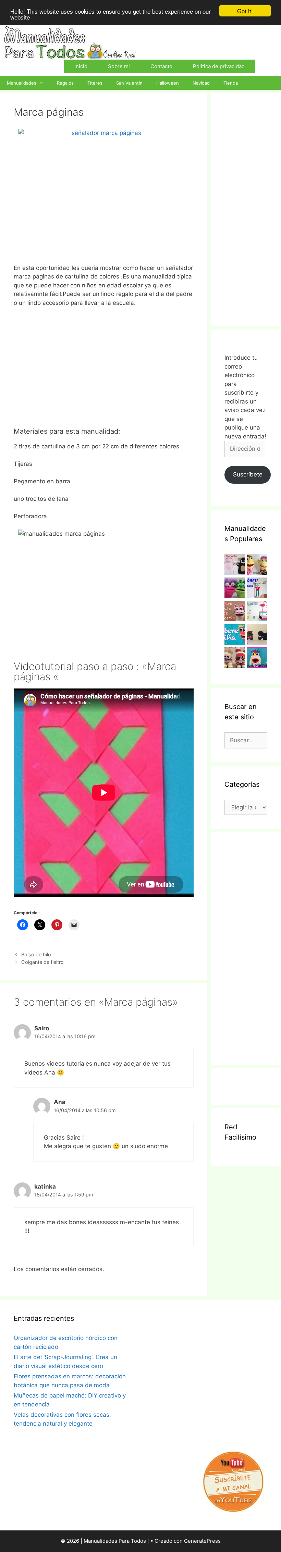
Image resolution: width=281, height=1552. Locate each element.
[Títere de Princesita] (257, 659)
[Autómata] (257, 612)
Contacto (161, 66)
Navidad (201, 83)
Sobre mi (119, 66)
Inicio (80, 66)
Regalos (65, 83)
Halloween (167, 83)
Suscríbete (247, 474)
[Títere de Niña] (234, 635)
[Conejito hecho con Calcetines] (234, 659)
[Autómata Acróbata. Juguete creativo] (257, 589)
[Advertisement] (104, 372)
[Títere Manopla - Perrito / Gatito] (234, 566)
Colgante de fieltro (42, 962)
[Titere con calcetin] (234, 589)
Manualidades (21, 83)
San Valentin (129, 83)
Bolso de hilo (36, 954)
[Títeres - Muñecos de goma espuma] (257, 566)
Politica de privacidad (219, 66)
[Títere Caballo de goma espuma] (257, 635)
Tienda (230, 83)
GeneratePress (202, 1541)
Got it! (245, 11)
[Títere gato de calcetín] (234, 612)
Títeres (94, 83)
